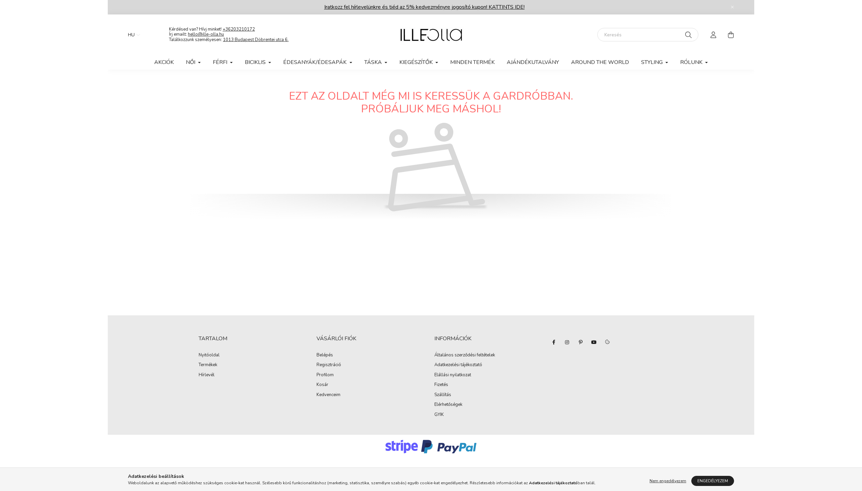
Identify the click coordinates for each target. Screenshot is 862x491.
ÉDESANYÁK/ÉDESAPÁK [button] (315, 62)
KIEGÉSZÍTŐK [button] (416, 62)
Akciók (164, 62)
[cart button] (730, 34)
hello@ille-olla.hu (206, 34)
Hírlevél (206, 375)
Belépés (325, 355)
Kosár (322, 385)
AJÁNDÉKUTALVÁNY (533, 62)
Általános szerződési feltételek (464, 355)
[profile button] (713, 34)
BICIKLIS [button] (256, 62)
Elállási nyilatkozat (452, 375)
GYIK (439, 415)
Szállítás (442, 395)
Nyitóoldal (209, 355)
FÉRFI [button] (221, 62)
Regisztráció (329, 365)
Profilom (325, 375)
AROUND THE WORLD (600, 62)
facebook (553, 342)
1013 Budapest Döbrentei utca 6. (256, 40)
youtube (594, 342)
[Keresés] (688, 34)
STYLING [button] (652, 62)
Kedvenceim (328, 395)
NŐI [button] (191, 62)
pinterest (580, 342)
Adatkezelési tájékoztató (458, 365)
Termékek (208, 365)
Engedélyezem (712, 481)
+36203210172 (239, 29)
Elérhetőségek (448, 405)
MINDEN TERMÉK (472, 62)
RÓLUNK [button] (692, 62)
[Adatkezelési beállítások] (607, 342)
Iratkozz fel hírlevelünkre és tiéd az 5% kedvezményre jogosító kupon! (424, 7)
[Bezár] (732, 7)
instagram (567, 342)
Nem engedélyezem (668, 481)
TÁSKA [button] (373, 62)
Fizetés (441, 385)
